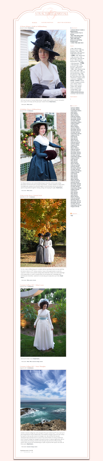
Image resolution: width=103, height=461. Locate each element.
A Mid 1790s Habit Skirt (77, 43)
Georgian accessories (79, 82)
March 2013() (75, 179)
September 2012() (76, 188)
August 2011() (75, 206)
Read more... (53, 101)
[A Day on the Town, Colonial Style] (43, 267)
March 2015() (75, 148)
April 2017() (74, 139)
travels (72, 90)
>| (32, 451)
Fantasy (82, 80)
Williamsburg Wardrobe (77, 92)
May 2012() (74, 193)
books (83, 77)
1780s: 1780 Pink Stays (80, 55)
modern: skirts (74, 86)
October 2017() (75, 132)
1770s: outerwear (81, 52)
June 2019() (74, 113)
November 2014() (76, 153)
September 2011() (76, 205)
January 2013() (75, 182)
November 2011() (76, 202)
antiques (79, 77)
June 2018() (74, 125)
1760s (72, 48)
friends (34, 280)
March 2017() (75, 140)
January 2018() (75, 128)
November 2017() (76, 130)
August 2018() (75, 123)
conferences (73, 79)
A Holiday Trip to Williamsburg (30, 109)
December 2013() (76, 168)
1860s (78, 70)
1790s (28, 190)
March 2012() (75, 196)
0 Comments (31, 28)
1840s (75, 70)
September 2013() (76, 171)
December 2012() (76, 183)
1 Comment (32, 197)
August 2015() (75, 145)
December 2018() (76, 118)
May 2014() (74, 160)
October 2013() (75, 169)
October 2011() (75, 203)
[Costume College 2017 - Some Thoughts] (43, 430)
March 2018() (75, 126)
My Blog (34, 22)
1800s (72, 69)
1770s (77, 51)
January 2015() (75, 150)
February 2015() (75, 149)
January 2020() (75, 108)
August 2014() (75, 158)
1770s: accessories (76, 52)
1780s (28, 104)
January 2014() (75, 166)
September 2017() (76, 133)
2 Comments (30, 111)
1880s (79, 74)
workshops (73, 93)
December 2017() (76, 129)
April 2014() (74, 162)
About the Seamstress (64, 22)
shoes (80, 89)
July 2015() (74, 146)
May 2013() (74, 176)
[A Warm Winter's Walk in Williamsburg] (43, 98)
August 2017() (75, 135)
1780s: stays (80, 61)
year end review (80, 93)
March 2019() (75, 115)
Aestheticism (73, 77)
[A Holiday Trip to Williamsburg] (43, 181)
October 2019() (75, 109)
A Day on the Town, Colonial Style (31, 195)
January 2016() (75, 143)
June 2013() (74, 175)
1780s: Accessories (75, 57)
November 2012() (76, 185)
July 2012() (74, 191)
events (30, 104)
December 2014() (76, 152)
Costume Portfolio (47, 22)
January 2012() (75, 199)
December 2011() (76, 201)
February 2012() (75, 198)
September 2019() (76, 110)
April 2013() (74, 178)
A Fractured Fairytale (51, 13)
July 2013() (74, 173)
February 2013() (75, 181)
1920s (83, 76)
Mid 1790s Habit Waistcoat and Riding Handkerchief (76, 40)
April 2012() (74, 195)
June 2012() (74, 192)
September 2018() (76, 122)
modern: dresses (78, 85)
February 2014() (75, 165)
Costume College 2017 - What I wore (32, 285)
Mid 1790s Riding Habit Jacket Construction (76, 36)
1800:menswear (78, 67)
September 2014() (76, 156)
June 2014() (74, 159)
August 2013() (75, 172)
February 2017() (75, 142)
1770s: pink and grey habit (76, 53)
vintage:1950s (78, 90)
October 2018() (75, 120)
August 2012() (75, 189)
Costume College (35, 361)
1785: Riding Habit (75, 63)
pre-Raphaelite (78, 87)
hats (72, 83)
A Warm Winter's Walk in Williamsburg (33, 26)
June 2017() (74, 138)
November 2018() (76, 119)
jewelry (75, 83)
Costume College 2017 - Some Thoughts (33, 366)
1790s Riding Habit (75, 64)
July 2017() (74, 136)
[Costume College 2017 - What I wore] (43, 356)
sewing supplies (74, 89)
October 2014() (75, 155)
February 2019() (75, 116)
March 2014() (75, 163)
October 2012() (75, 186)
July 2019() (74, 112)
